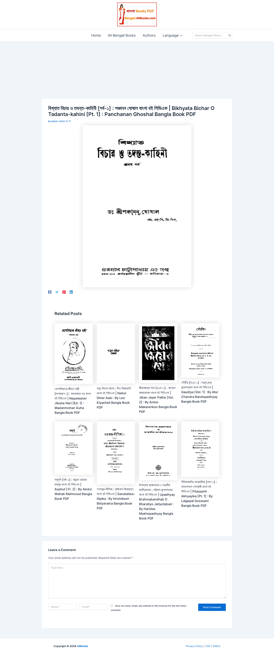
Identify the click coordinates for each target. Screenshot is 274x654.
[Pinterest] (64, 292)
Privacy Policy (194, 646)
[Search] (230, 35)
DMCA (216, 646)
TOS (207, 646)
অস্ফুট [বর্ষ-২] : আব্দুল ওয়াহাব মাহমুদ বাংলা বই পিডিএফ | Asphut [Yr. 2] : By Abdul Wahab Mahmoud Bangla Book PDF (73, 489)
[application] (180, 35)
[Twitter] (57, 292)
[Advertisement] (137, 65)
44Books (82, 646)
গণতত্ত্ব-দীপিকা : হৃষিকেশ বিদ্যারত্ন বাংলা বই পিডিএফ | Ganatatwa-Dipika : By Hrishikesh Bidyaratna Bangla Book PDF (116, 498)
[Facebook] (49, 292)
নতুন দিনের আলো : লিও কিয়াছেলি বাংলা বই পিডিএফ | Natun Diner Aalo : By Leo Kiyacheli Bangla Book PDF (114, 398)
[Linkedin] (71, 292)
